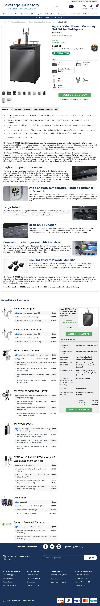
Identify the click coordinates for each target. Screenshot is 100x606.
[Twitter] (52, 546)
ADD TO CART (77, 333)
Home (5, 22)
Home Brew (74, 14)
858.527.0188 (83, 578)
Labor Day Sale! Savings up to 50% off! (50, 17)
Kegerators (6, 14)
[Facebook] (45, 546)
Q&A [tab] (56, 109)
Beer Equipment (20, 14)
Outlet (85, 14)
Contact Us (31, 582)
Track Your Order (33, 575)
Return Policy (8, 582)
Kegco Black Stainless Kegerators (41, 22)
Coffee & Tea (49, 14)
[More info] (39, 313)
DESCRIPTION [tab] (7, 109)
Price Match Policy (9, 585)
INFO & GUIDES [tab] (39, 109)
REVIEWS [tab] (49, 109)
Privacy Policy (8, 578)
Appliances (61, 14)
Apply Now (92, 1)
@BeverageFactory (74, 546)
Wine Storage (35, 14)
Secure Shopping (9, 575)
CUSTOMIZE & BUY (74, 94)
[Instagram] (58, 546)
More (93, 14)
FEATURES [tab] (17, 109)
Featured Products (18, 22)
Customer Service (33, 578)
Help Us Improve (33, 585)
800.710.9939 (84, 575)
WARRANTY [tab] (27, 109)
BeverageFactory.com (59, 575)
